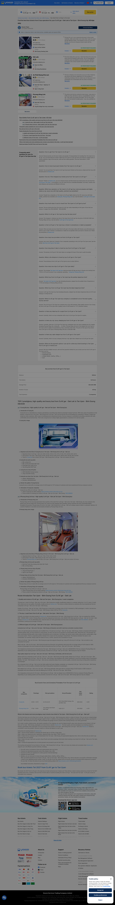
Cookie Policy (106, 886)
